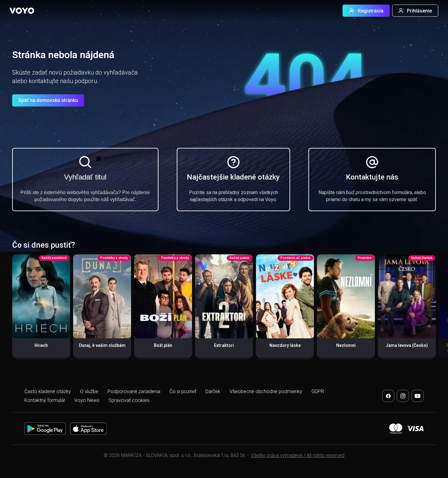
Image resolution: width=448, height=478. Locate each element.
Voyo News (86, 400)
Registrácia (370, 11)
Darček (212, 391)
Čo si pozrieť (182, 391)
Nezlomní (346, 345)
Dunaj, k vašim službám (102, 345)
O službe (89, 391)
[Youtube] (417, 396)
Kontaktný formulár (44, 400)
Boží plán (163, 345)
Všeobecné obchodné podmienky (265, 391)
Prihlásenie (419, 11)
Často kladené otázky (47, 391)
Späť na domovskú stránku (48, 100)
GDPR (317, 391)
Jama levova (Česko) (407, 345)
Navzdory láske (285, 345)
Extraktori (224, 345)
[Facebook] (388, 396)
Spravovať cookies (128, 400)
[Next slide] (437, 309)
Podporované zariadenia (134, 391)
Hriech (41, 345)
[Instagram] (403, 396)
